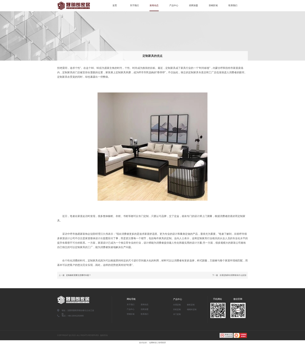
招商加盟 (144, 309)
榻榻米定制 (192, 309)
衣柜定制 (177, 309)
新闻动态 (144, 304)
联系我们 (144, 314)
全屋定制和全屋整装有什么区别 (233, 275)
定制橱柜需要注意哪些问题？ (78, 275)
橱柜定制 (191, 305)
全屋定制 (177, 305)
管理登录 (162, 343)
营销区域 (130, 314)
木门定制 (177, 314)
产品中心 (130, 309)
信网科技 (153, 343)
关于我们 (130, 304)
